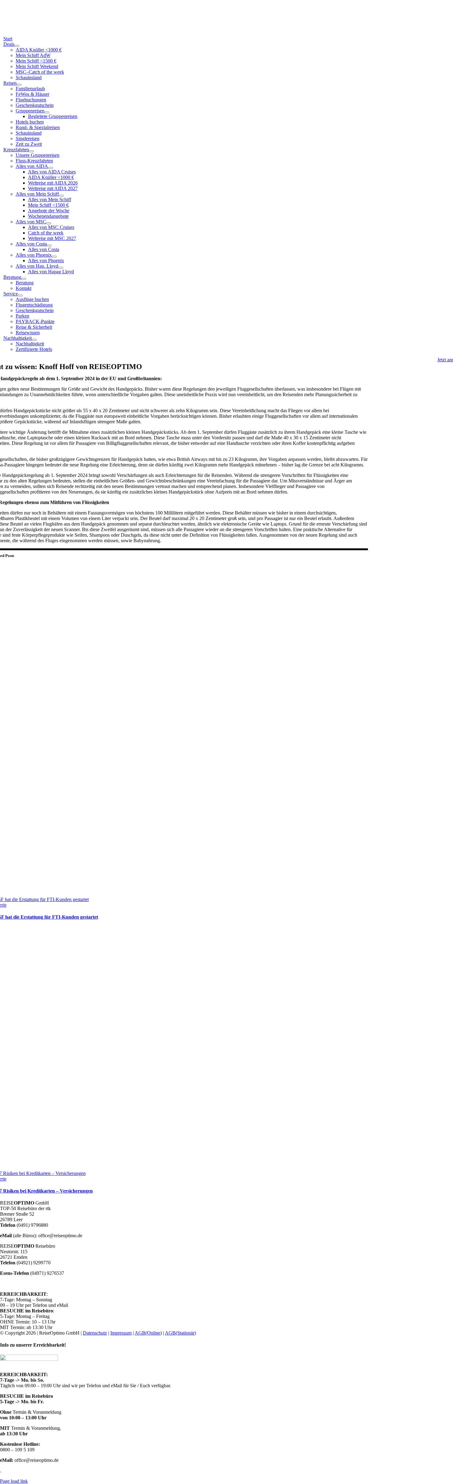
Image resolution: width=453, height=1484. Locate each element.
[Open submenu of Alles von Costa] (49, 245)
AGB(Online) (148, 1333)
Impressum (121, 1333)
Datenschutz (95, 1333)
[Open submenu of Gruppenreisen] (46, 112)
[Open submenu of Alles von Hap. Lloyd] (60, 268)
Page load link (14, 1481)
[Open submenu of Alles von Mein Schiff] (61, 196)
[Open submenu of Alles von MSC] (48, 223)
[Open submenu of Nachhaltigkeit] (34, 340)
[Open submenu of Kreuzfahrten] (31, 151)
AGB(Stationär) (180, 1333)
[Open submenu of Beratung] (23, 279)
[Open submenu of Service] (20, 295)
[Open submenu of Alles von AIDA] (50, 168)
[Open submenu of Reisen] (19, 85)
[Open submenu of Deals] (16, 46)
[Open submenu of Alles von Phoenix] (54, 257)
